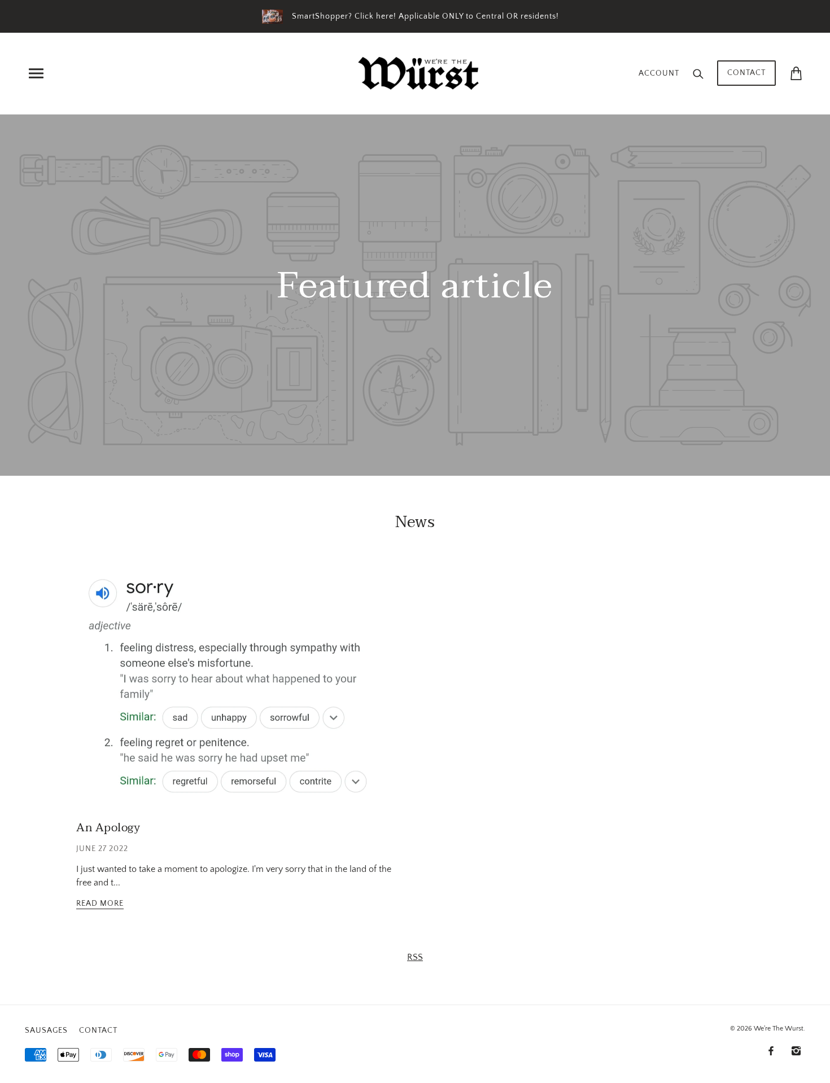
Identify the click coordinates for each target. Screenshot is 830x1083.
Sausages (46, 1030)
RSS (415, 957)
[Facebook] (771, 1050)
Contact (746, 72)
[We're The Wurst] (418, 72)
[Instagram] (796, 1050)
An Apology (108, 828)
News (415, 522)
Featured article (415, 291)
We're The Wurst (778, 1028)
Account (659, 73)
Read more (100, 904)
